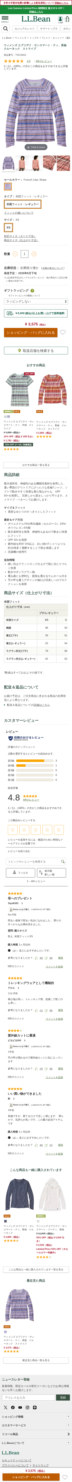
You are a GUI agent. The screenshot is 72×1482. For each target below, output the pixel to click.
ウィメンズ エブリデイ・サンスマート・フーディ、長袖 (51, 1228)
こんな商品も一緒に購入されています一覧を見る (35, 1269)
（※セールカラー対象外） (52, 1251)
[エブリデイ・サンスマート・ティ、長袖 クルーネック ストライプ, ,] (5, 1331)
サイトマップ (40, 1465)
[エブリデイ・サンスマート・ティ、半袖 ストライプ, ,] (5, 416)
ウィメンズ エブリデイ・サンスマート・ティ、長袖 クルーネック (19, 1229)
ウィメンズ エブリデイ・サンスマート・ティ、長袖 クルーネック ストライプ (51, 425)
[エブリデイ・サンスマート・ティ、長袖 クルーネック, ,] (5, 1220)
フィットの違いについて (19, 212)
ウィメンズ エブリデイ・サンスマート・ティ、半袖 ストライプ (19, 425)
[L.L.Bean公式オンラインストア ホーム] (36, 17)
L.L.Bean (7, 38)
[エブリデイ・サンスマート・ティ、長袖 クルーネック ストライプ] (52, 389)
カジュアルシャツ (25, 28)
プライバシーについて (15, 1465)
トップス (34, 38)
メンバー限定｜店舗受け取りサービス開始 (35, 313)
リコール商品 (10, 1434)
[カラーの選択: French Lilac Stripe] (8, 187)
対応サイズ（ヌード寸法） (20, 236)
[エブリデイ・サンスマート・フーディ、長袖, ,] (37, 1220)
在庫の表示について (52, 268)
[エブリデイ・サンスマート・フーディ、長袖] (52, 1194)
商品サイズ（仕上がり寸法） (21, 240)
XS (8, 227)
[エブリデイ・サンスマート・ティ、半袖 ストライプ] (20, 389)
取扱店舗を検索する (38, 351)
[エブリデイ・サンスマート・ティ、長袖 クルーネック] (20, 1194)
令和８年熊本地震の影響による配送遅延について (36, 3)
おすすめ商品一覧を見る (36, 465)
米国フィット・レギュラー (23, 204)
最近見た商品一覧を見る (36, 1360)
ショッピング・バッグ (31, 332)
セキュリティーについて (16, 1460)
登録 (63, 1397)
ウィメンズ (20, 38)
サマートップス (49, 28)
